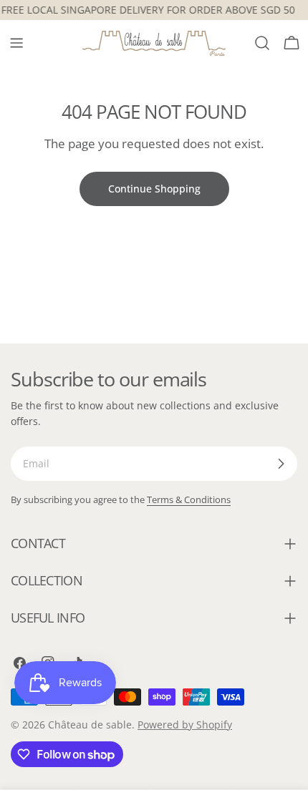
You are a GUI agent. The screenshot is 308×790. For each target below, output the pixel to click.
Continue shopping (154, 188)
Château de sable (90, 724)
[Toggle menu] (16, 43)
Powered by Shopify (185, 724)
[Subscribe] (281, 464)
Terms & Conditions (189, 500)
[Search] (262, 43)
